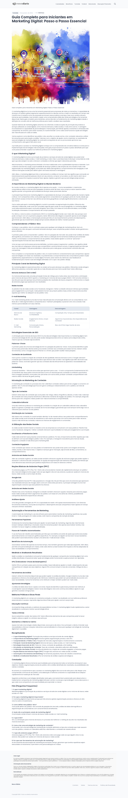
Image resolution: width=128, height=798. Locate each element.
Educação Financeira (104, 4)
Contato (75, 785)
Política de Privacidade (107, 785)
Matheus (41, 13)
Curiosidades (60, 4)
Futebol (84, 4)
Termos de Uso (93, 785)
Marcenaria (92, 4)
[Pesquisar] (115, 4)
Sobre (83, 785)
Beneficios (69, 4)
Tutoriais (77, 4)
